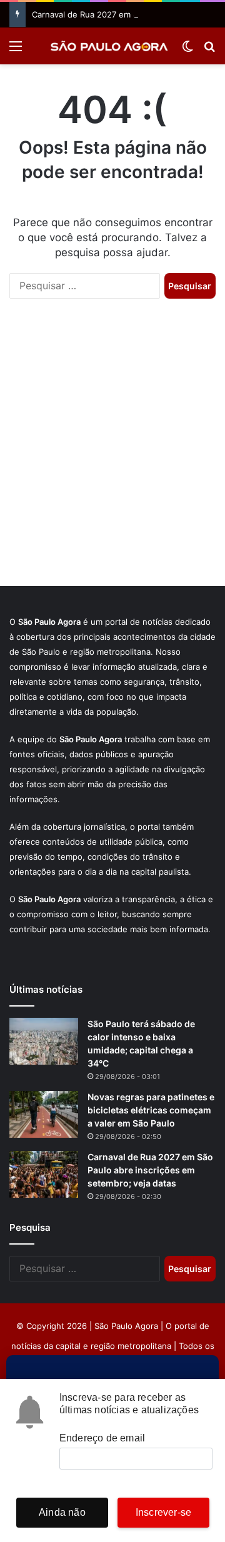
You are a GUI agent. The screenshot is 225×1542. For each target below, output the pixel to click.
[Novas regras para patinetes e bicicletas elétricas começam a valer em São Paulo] (43, 1114)
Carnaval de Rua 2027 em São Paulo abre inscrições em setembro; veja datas (150, 1170)
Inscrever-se (163, 1512)
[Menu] (15, 50)
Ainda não (62, 1512)
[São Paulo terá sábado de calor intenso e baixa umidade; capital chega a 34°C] (43, 1041)
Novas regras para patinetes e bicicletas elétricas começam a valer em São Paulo (151, 1110)
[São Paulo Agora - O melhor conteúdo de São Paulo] (109, 46)
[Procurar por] (209, 50)
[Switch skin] (187, 50)
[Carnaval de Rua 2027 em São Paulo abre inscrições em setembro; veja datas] (43, 1174)
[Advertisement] (112, 454)
